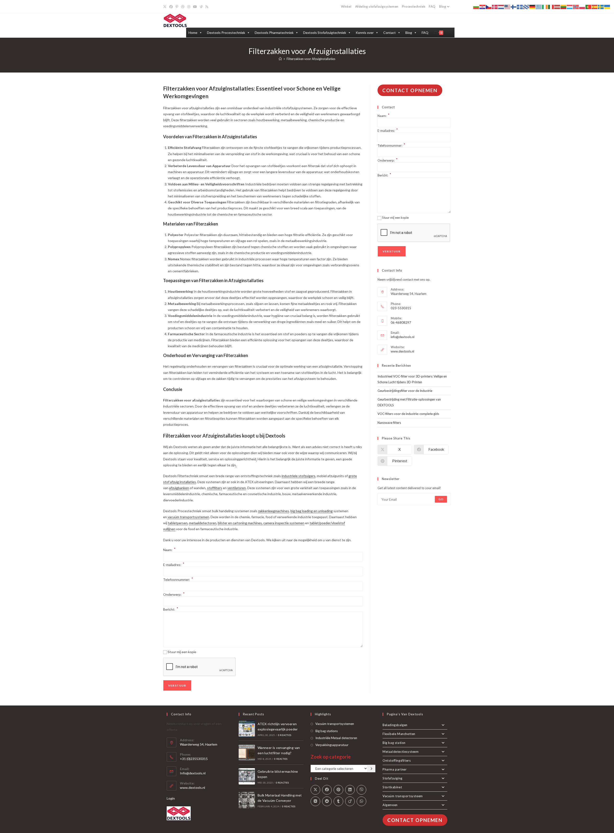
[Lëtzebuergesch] (570, 7)
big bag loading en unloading (311, 511)
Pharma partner (395, 769)
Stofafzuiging (392, 778)
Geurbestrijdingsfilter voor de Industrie (405, 391)
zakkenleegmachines (273, 511)
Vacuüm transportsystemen (334, 724)
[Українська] (607, 7)
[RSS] (207, 6)
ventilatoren (236, 488)
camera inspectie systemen (283, 523)
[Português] (588, 7)
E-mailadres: (173, 565)
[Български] (476, 7)
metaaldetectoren (202, 523)
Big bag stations (326, 731)
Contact (389, 32)
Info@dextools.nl (193, 773)
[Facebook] (171, 6)
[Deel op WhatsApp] (361, 801)
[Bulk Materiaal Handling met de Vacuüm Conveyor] (247, 800)
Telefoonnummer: (178, 580)
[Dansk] (495, 7)
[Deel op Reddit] (327, 801)
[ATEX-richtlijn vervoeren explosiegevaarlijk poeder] (247, 729)
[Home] (280, 59)
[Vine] (201, 6)
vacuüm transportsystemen (188, 517)
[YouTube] (195, 6)
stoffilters (214, 488)
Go (440, 499)
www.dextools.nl (402, 351)
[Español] (595, 7)
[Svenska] (601, 7)
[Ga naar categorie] (371, 768)
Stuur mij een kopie (182, 652)
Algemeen (390, 805)
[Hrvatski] (482, 7)
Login (171, 798)
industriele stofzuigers (298, 476)
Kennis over (365, 32)
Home (193, 32)
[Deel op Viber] (361, 790)
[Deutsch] (532, 7)
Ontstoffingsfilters (397, 760)
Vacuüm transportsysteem (403, 796)
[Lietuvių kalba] (564, 7)
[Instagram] (189, 6)
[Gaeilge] (545, 7)
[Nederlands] (501, 7)
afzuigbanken (179, 488)
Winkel (346, 6)
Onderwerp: (174, 594)
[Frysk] (526, 7)
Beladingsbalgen (395, 725)
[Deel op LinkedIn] (350, 790)
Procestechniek (413, 6)
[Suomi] (514, 7)
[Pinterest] (177, 6)
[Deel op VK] (315, 801)
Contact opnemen (409, 90)
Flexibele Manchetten (399, 734)
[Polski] (582, 7)
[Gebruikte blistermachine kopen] (247, 776)
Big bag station (394, 743)
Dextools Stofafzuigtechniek (324, 32)
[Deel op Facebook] (327, 790)
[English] (507, 7)
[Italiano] (551, 7)
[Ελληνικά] (539, 7)
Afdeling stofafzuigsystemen (376, 6)
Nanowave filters (389, 423)
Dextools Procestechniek (226, 32)
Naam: (169, 550)
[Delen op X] (315, 790)
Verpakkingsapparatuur (331, 745)
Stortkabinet (392, 787)
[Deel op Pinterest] (338, 790)
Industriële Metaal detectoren (336, 738)
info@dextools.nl (402, 337)
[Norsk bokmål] (576, 7)
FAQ (432, 6)
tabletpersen (178, 523)
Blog (442, 6)
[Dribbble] (183, 6)
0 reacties (284, 735)
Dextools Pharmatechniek (274, 32)
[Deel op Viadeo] (350, 801)
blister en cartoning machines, (240, 523)
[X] (165, 6)
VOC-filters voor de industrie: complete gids (408, 414)
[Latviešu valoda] (557, 7)
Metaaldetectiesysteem (401, 752)
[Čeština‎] (489, 7)
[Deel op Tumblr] (338, 801)
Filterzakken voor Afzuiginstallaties (311, 59)
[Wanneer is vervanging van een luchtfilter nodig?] (247, 752)
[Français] (520, 7)
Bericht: (170, 609)
